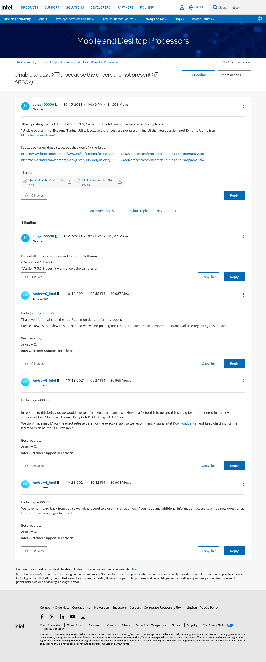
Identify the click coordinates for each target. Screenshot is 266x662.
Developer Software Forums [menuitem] (73, 18)
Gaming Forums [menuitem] (154, 18)
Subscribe (198, 74)
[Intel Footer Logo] (20, 625)
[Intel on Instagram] (82, 617)
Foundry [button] (147, 7)
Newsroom (102, 607)
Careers (135, 607)
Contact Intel (81, 607)
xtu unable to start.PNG (45, 179)
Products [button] (29, 7)
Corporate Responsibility (162, 607)
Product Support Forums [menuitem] (117, 18)
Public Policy (209, 607)
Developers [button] (101, 7)
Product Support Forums (57, 62)
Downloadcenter (185, 423)
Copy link (209, 276)
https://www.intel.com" (38, 134)
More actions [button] (231, 74)
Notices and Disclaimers (182, 637)
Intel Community (25, 62)
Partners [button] (125, 7)
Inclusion (190, 607)
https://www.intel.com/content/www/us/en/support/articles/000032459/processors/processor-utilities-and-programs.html (113, 159)
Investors (120, 607)
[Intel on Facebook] (41, 617)
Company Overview (54, 607)
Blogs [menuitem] (178, 18)
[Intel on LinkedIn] (62, 617)
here (135, 569)
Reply (234, 195)
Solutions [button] (75, 7)
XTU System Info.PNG (97, 179)
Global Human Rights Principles (159, 640)
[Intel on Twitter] (52, 617)
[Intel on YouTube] (72, 617)
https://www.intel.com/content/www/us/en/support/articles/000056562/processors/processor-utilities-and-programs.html (113, 153)
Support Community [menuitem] (17, 18)
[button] (243, 105)
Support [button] (52, 7)
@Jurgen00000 (42, 313)
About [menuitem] (43, 18)
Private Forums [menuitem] (202, 18)
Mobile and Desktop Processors (98, 62)
